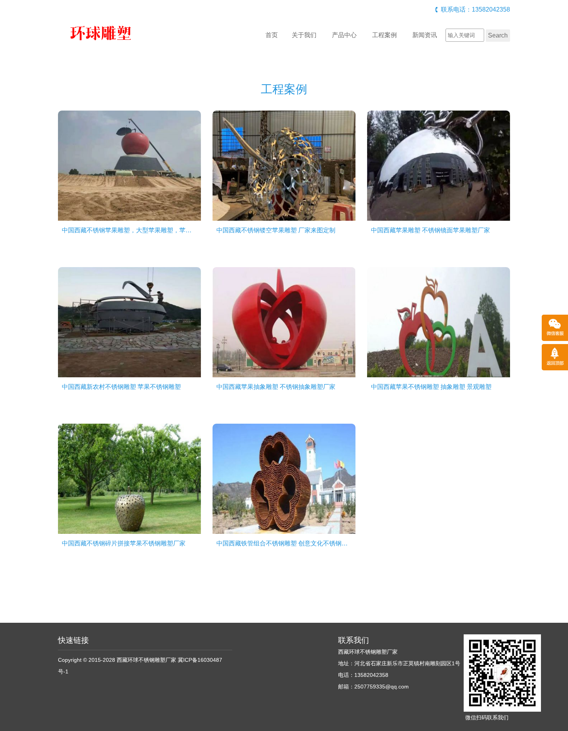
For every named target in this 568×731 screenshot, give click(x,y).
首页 (271, 35)
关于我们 (304, 35)
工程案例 (384, 35)
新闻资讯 (424, 35)
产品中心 (344, 35)
